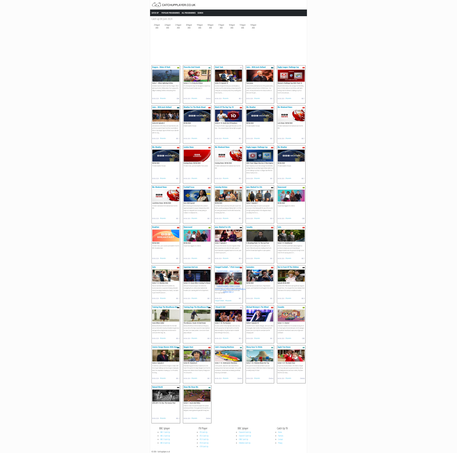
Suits (279, 227)
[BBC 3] (241, 67)
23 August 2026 (157, 26)
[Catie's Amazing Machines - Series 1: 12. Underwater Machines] (228, 355)
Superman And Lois (191, 267)
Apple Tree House (284, 347)
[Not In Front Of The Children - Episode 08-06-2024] (291, 275)
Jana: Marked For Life (254, 187)
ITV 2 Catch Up (204, 435)
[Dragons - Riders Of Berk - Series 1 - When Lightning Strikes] (165, 75)
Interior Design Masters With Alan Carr (164, 348)
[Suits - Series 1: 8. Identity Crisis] (165, 275)
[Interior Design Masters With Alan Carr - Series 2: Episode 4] (165, 355)
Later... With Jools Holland (256, 67)
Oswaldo (281, 307)
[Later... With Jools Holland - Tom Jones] (259, 75)
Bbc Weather (251, 107)
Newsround (282, 187)
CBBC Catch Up (243, 439)
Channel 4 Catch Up (245, 432)
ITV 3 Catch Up (204, 439)
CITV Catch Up (204, 446)
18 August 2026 (210, 26)
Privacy (280, 443)
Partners (280, 435)
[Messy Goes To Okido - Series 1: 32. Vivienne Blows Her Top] (259, 355)
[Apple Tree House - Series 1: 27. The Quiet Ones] (291, 355)
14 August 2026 (253, 26)
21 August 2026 (178, 26)
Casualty (249, 227)
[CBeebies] (209, 67)
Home (280, 432)
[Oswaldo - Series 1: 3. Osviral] (291, 315)
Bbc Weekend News (285, 107)
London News (189, 147)
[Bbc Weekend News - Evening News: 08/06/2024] (228, 155)
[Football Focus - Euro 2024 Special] (197, 195)
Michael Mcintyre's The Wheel (257, 307)
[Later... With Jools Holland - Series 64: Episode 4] (165, 115)
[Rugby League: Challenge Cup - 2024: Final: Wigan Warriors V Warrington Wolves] (259, 155)
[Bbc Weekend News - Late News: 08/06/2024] (291, 115)
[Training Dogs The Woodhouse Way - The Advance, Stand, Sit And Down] (197, 315)
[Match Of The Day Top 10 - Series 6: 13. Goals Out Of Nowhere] (228, 115)
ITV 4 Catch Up (204, 443)
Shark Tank (219, 67)
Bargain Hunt (188, 347)
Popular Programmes (170, 13)
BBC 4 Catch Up (165, 443)
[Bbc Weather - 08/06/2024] (259, 115)
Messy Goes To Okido (254, 347)
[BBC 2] (272, 67)
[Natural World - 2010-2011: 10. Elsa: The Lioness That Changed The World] (165, 395)
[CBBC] (178, 67)
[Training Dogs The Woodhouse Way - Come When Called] (165, 315)
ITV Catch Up (203, 432)
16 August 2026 (232, 26)
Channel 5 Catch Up (245, 435)
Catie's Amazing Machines (224, 347)
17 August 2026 (221, 26)
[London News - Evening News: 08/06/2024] (197, 155)
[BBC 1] (303, 67)
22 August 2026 (168, 26)
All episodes (163, 98)
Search (200, 13)
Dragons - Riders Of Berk (161, 67)
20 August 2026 (189, 26)
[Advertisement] (223, 47)
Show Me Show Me (191, 387)
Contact (280, 439)
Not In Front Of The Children (288, 267)
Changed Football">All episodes (223, 301)
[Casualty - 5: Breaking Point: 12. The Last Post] (259, 235)
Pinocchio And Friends (192, 67)
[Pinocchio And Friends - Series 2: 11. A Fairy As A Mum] (197, 75)
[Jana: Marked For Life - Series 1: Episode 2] (228, 235)
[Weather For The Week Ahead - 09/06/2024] (197, 115)
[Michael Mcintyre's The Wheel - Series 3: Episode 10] (259, 315)
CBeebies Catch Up (244, 443)
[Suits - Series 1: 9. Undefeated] (291, 235)
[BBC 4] (272, 187)
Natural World (157, 387)
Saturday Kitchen (221, 187)
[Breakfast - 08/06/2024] (165, 235)
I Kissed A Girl (220, 307)
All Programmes (189, 13)
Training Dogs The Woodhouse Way (165, 307)
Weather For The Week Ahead (195, 107)
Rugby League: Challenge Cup (288, 67)
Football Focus (189, 187)
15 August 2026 (243, 26)
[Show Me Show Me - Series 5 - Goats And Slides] (197, 395)
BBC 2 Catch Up (165, 435)
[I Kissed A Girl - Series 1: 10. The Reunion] (228, 315)
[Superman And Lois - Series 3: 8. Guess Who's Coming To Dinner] (197, 275)
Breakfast (155, 227)
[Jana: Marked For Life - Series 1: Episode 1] (259, 195)
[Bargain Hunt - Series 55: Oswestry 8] (197, 355)
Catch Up (155, 13)
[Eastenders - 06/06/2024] (259, 275)
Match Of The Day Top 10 (224, 107)
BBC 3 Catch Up (165, 439)
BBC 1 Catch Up (165, 432)
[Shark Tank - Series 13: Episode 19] (228, 75)
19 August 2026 (200, 26)
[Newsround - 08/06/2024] (291, 195)
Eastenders (250, 267)
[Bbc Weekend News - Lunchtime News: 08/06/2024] (165, 195)
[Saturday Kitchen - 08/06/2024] (228, 195)
